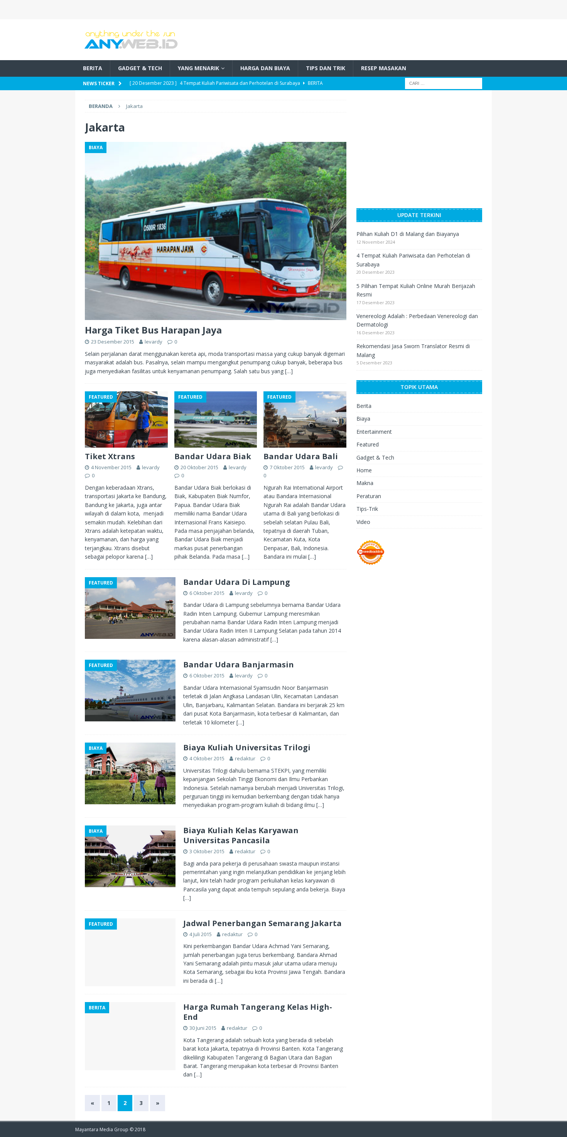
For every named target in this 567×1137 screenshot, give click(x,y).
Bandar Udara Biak (212, 456)
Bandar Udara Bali (300, 456)
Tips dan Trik (325, 68)
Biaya (363, 418)
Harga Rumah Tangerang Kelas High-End (257, 1012)
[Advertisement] (394, 38)
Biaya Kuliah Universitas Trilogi (246, 747)
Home (364, 470)
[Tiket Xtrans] (126, 419)
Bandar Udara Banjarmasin (238, 664)
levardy (153, 341)
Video (363, 522)
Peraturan (368, 496)
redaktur (245, 758)
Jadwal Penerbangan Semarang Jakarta (262, 923)
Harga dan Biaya (265, 68)
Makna (364, 483)
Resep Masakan (383, 68)
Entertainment (374, 431)
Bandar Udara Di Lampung (236, 582)
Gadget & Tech (140, 68)
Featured (367, 444)
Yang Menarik (198, 68)
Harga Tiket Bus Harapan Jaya (153, 329)
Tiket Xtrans (110, 456)
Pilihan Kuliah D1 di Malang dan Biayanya (407, 234)
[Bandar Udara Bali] (304, 419)
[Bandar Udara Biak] (215, 419)
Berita (92, 68)
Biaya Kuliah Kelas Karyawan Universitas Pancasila (241, 835)
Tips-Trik (367, 508)
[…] (289, 371)
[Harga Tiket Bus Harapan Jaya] (215, 231)
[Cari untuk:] (443, 82)
